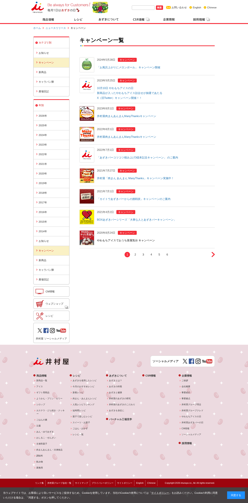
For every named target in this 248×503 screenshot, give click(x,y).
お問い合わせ (179, 7)
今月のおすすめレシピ (83, 386)
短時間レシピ (79, 410)
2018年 (43, 192)
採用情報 (187, 443)
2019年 (43, 183)
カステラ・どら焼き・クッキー (50, 412)
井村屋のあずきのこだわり (122, 404)
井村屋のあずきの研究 (120, 398)
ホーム (37, 28)
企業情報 (187, 375)
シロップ (40, 404)
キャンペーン (46, 62)
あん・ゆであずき (45, 431)
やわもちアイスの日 (191, 416)
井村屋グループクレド (192, 410)
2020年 (43, 173)
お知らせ (44, 52)
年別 (41, 105)
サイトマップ (81, 483)
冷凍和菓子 (41, 443)
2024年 (43, 135)
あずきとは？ (115, 380)
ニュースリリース (56, 28)
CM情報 (50, 291)
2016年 (43, 212)
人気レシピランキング (83, 404)
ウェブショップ (54, 303)
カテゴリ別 (45, 42)
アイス (39, 386)
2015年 (43, 221)
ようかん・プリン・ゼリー (49, 398)
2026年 (43, 115)
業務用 (39, 467)
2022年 (43, 154)
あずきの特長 (115, 386)
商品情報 (41, 375)
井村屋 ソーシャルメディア (51, 338)
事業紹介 (186, 392)
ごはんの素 (41, 420)
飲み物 (39, 461)
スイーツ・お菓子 (81, 422)
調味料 (39, 455)
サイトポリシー (160, 492)
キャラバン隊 (46, 81)
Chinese (212, 7)
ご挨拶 (185, 380)
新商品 (42, 72)
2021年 (43, 163)
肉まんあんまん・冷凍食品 (49, 449)
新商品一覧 (41, 380)
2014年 (43, 231)
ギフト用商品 (42, 392)
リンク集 (39, 483)
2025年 (43, 125)
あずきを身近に (116, 410)
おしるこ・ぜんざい (46, 437)
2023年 (43, 144)
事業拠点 (186, 398)
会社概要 (186, 386)
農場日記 (44, 91)
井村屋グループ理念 (191, 404)
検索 (159, 7)
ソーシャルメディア (191, 434)
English (197, 7)
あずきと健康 (115, 392)
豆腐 (38, 425)
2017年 (43, 202)
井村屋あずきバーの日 (192, 422)
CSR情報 (150, 375)
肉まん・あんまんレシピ (85, 398)
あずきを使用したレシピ (85, 380)
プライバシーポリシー (102, 483)
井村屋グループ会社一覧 (59, 483)
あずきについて (118, 375)
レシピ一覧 (78, 434)
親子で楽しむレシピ (82, 416)
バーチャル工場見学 (120, 419)
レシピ (49, 315)
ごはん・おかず (80, 428)
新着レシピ (78, 392)
